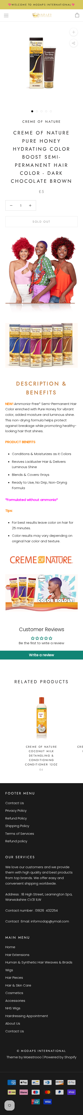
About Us (12, 1023)
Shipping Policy (17, 825)
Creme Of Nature (41, 121)
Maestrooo (33, 1057)
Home (10, 947)
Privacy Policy (16, 810)
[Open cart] (77, 15)
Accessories (15, 1000)
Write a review (41, 655)
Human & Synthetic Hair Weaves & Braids (38, 962)
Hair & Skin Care (18, 985)
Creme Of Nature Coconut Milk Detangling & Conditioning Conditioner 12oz (41, 755)
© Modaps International (41, 1051)
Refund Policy (16, 818)
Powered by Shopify (60, 1057)
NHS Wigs (12, 1008)
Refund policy (16, 841)
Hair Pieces (14, 977)
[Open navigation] (6, 15)
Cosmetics (14, 992)
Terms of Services (19, 833)
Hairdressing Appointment (26, 1016)
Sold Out (41, 222)
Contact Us (14, 803)
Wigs (9, 970)
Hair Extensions (17, 954)
